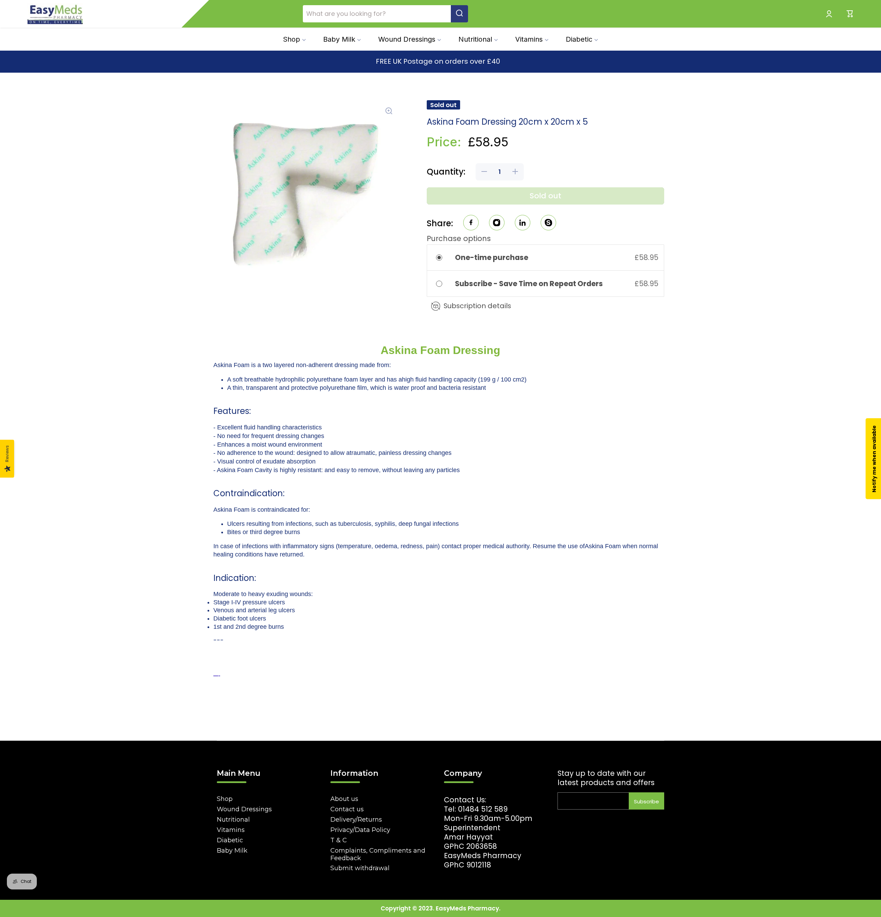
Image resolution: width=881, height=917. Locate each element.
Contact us (347, 809)
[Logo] (55, 13)
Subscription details (477, 306)
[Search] (459, 13)
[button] (850, 13)
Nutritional (233, 819)
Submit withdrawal (360, 868)
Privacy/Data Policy (360, 830)
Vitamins (231, 830)
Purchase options (459, 238)
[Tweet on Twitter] (522, 223)
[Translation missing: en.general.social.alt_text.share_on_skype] (548, 223)
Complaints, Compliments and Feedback (377, 854)
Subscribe (646, 801)
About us (344, 799)
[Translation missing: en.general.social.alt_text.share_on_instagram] (497, 223)
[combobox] (385, 13)
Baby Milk (232, 850)
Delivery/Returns (356, 819)
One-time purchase (491, 257)
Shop (225, 799)
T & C (338, 840)
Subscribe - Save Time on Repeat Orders (529, 284)
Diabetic (230, 840)
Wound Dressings (244, 809)
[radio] (444, 257)
